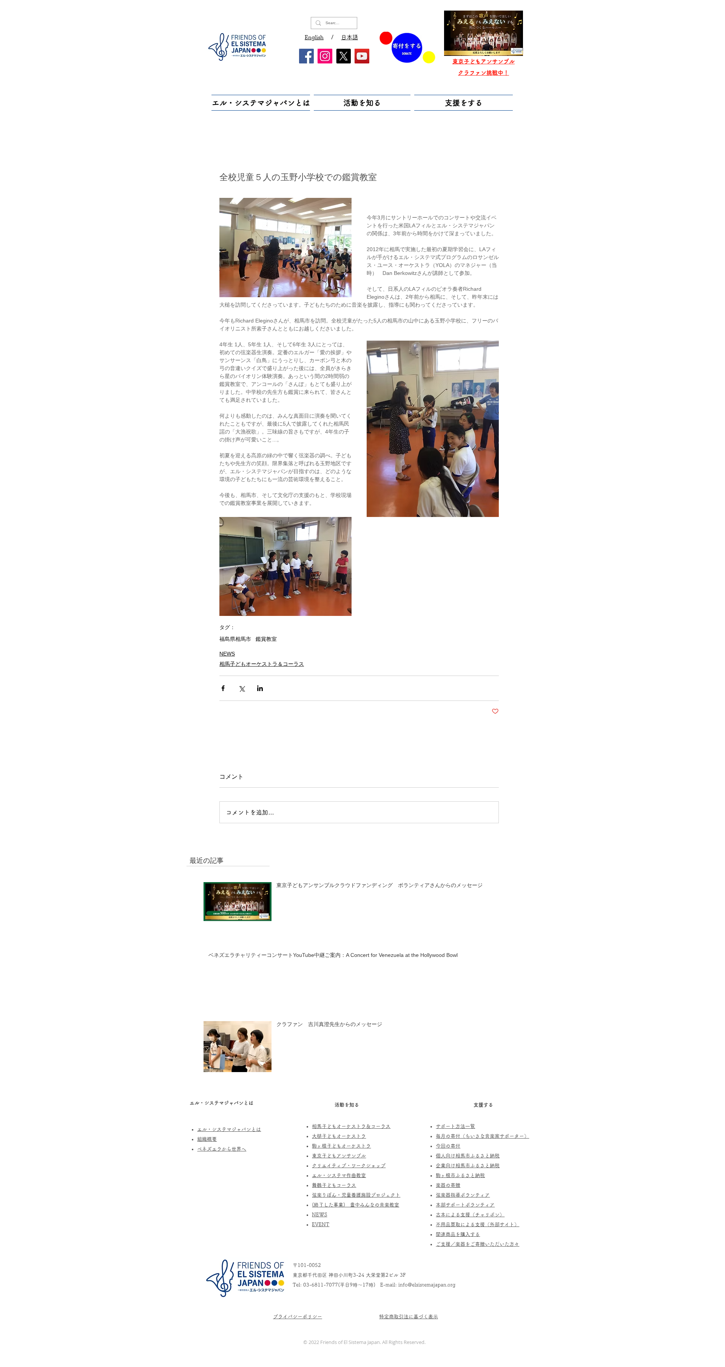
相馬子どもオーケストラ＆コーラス (261, 664)
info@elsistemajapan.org (426, 1284)
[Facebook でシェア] (223, 688)
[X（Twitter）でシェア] (241, 688)
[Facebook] (306, 56)
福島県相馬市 (235, 639)
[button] (261, 103)
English (314, 37)
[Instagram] (325, 56)
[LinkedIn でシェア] (260, 688)
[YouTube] (362, 56)
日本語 (349, 37)
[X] (343, 56)
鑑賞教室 (266, 639)
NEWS (227, 654)
